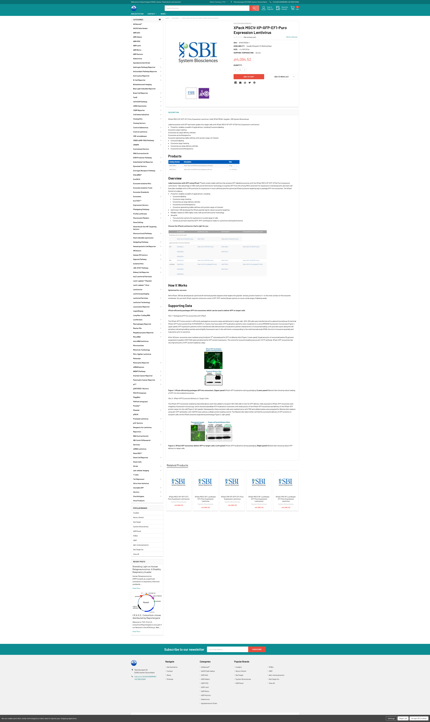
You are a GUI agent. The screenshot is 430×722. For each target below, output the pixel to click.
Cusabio (136, 513)
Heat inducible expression (143, 238)
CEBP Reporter (139, 110)
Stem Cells (137, 462)
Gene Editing (138, 222)
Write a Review (292, 37)
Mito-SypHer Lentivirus (142, 354)
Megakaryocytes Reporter (143, 333)
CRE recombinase (140, 136)
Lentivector (137, 289)
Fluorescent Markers (141, 218)
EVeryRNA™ (137, 175)
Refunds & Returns (236, 714)
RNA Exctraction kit (140, 436)
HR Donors (137, 251)
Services (136, 445)
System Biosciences (140, 526)
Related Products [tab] (177, 465)
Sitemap (170, 679)
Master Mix (137, 328)
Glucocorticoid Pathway (142, 233)
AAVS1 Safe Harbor (140, 28)
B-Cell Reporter (139, 80)
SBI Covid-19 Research (141, 440)
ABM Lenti (137, 46)
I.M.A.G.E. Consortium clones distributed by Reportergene (146, 616)
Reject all (403, 718)
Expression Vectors (140, 205)
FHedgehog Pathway (141, 209)
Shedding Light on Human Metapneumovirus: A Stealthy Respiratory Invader (146, 569)
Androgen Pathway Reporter (144, 67)
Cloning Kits (137, 119)
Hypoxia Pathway (139, 259)
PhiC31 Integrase (139, 393)
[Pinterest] (254, 83)
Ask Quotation (137, 14)
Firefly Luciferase (140, 214)
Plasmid (136, 410)
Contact (151, 14)
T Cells (136, 475)
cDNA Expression (139, 106)
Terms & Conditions (152, 714)
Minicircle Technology (141, 350)
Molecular (137, 358)
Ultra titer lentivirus (141, 483)
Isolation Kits (138, 264)
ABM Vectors (138, 54)
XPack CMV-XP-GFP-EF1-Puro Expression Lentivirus (232, 498)
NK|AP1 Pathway (139, 371)
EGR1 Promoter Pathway (142, 158)
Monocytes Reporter (141, 363)
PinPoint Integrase (140, 402)
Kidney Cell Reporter (141, 272)
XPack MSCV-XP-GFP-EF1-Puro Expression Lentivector (179, 498)
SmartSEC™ (137, 453)
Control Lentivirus (140, 132)
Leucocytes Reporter (141, 307)
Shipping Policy (194, 714)
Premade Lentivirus (140, 419)
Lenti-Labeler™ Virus (141, 285)
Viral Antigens (138, 496)
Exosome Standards (141, 192)
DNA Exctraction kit (141, 153)
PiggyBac (136, 397)
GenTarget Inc (138, 549)
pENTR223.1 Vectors (141, 389)
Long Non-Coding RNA (141, 315)
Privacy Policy (278, 714)
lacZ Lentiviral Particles (142, 276)
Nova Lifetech (138, 517)
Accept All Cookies (419, 718)
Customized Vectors (141, 149)
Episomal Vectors (140, 166)
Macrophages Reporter (142, 324)
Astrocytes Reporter (141, 76)
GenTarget (137, 522)
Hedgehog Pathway (140, 242)
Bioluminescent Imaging (142, 84)
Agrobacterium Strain (141, 63)
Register (270, 9)
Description (173, 112)
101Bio (135, 536)
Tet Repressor (138, 479)
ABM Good (137, 531)
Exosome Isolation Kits (142, 183)
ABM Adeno (137, 37)
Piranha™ (136, 406)
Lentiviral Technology (141, 302)
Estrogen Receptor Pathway (144, 171)
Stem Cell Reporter (140, 457)
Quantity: (238, 65)
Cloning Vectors (139, 123)
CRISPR (136, 145)
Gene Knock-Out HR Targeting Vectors (144, 228)
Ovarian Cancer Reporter (143, 376)
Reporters (137, 432)
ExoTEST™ (137, 201)
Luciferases (137, 320)
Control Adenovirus (140, 127)
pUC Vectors (138, 423)
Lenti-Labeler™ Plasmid (142, 281)
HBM (135, 540)
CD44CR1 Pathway (140, 102)
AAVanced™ (137, 24)
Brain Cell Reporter (140, 93)
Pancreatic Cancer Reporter (144, 380)
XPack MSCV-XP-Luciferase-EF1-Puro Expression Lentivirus (205, 499)
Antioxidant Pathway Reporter (145, 71)
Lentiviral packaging (141, 294)
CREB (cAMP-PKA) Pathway (143, 140)
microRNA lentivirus (140, 341)
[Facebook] (236, 83)
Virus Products (139, 501)
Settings (391, 718)
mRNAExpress (138, 367)
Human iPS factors (140, 255)
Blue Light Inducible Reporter (144, 89)
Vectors (136, 492)
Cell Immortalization (141, 115)
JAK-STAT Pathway (140, 268)
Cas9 (135, 97)
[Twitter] (250, 83)
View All (136, 554)
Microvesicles (138, 345)
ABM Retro (137, 50)
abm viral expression (141, 545)
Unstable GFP (138, 488)
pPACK (135, 414)
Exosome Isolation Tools (142, 188)
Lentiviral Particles (140, 298)
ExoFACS (136, 179)
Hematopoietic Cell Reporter (144, 246)
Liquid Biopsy (138, 311)
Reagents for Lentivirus (142, 427)
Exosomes (137, 196)
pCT (134, 384)
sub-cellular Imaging (141, 470)
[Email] (240, 83)
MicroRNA (137, 337)
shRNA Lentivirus (139, 449)
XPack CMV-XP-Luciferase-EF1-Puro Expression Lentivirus (286, 499)
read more (136, 588)
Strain (135, 466)
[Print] (245, 83)
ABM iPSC (136, 41)
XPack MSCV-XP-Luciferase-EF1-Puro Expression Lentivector (259, 499)
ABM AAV (136, 33)
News (163, 14)
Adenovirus (137, 59)
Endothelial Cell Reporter (143, 162)
